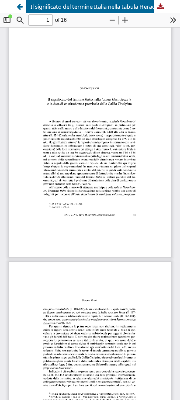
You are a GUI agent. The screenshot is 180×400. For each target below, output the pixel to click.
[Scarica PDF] (160, 6)
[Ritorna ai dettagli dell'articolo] (19, 6)
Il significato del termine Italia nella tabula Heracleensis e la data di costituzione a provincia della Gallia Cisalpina (99, 6)
